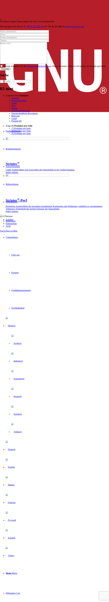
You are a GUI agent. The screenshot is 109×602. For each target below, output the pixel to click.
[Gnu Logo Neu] (54, 111)
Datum (14, 108)
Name (14, 103)
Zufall (14, 118)
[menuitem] (57, 272)
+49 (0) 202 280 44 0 (35, 26)
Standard (15, 98)
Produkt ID (16, 121)
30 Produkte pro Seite (21, 131)
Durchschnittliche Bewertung (24, 113)
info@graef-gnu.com (74, 26)
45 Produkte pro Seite (21, 133)
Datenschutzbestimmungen (39, 66)
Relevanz (15, 116)
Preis (13, 106)
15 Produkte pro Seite (21, 128)
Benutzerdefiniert (19, 100)
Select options (12, 172)
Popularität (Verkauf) (20, 111)
